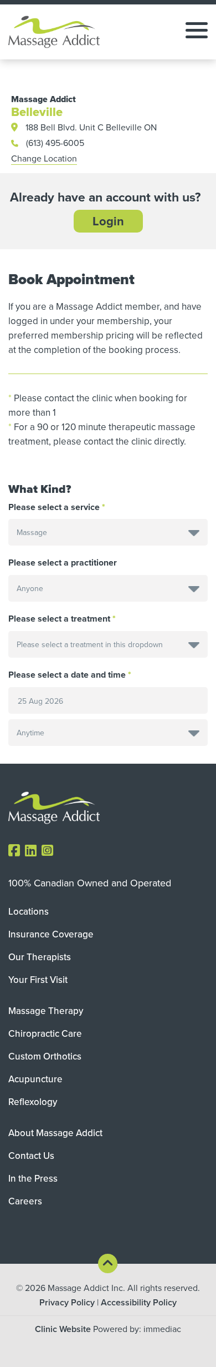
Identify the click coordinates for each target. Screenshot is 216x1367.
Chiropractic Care (45, 1033)
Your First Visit (38, 979)
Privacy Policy (67, 1302)
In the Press (33, 1178)
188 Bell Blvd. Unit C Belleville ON (91, 127)
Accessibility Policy (139, 1302)
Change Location (44, 158)
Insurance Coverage (51, 934)
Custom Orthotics (44, 1056)
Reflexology (32, 1101)
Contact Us (31, 1155)
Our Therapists (39, 957)
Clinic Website (63, 1329)
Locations (28, 911)
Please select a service (54, 507)
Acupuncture (35, 1079)
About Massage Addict (55, 1132)
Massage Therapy (45, 1010)
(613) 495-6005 (55, 143)
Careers (25, 1201)
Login (108, 221)
